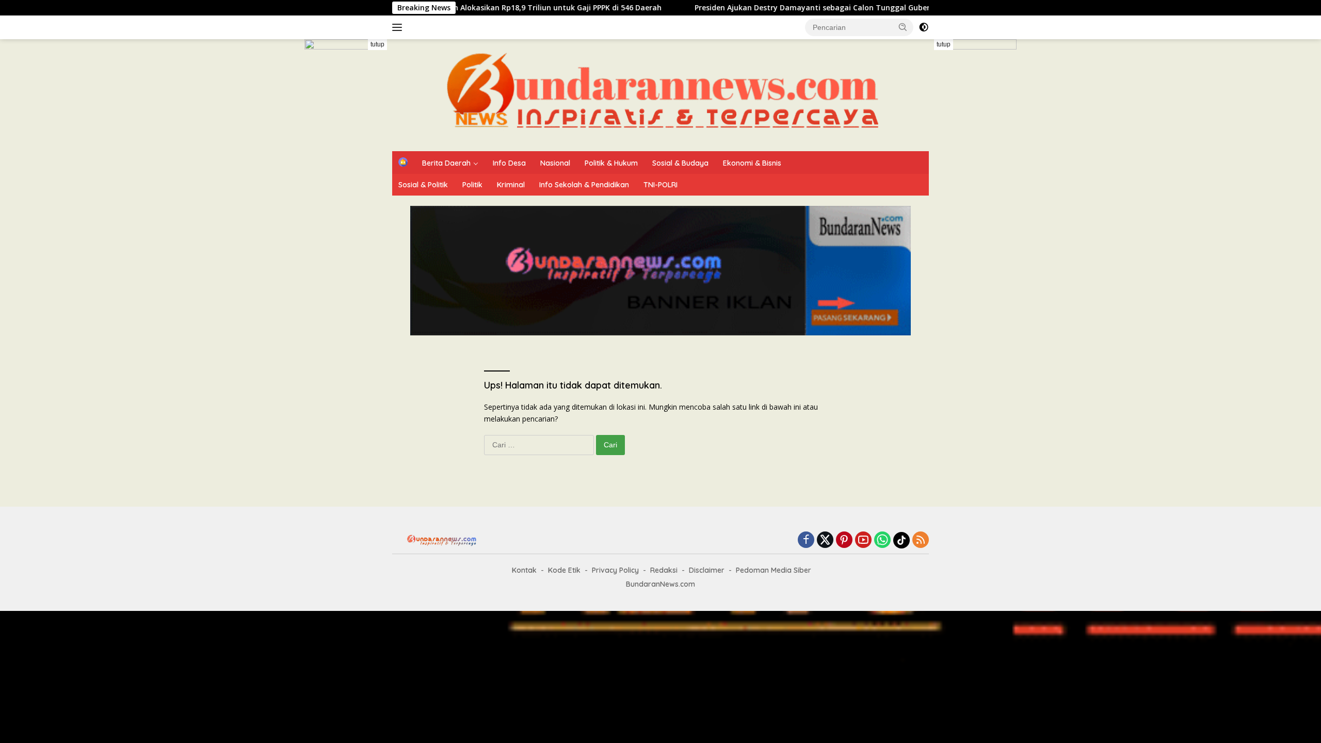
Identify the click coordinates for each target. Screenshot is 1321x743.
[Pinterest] (844, 540)
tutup (377, 44)
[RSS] (920, 540)
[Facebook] (806, 540)
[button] (903, 27)
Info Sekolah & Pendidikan (584, 184)
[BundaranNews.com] (660, 94)
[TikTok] (901, 540)
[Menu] (399, 27)
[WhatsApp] (882, 540)
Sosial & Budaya (680, 163)
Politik (472, 184)
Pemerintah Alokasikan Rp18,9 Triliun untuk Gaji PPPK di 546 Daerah (505, 7)
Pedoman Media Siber (773, 570)
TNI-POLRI (660, 184)
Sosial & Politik (423, 184)
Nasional (555, 163)
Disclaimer (706, 570)
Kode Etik (564, 570)
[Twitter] (825, 540)
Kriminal (511, 184)
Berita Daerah (446, 163)
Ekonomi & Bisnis (752, 163)
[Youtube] (863, 540)
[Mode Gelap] (924, 27)
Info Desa (509, 163)
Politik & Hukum (611, 163)
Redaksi (664, 570)
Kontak (524, 570)
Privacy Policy (615, 570)
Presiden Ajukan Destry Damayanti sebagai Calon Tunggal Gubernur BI (789, 7)
